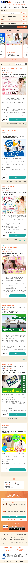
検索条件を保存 (22, 26)
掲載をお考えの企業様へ (18, 550)
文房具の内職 (5, 425)
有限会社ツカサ (4, 427)
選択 (24, 16)
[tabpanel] (14, 45)
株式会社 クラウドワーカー (7, 249)
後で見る (5, 119)
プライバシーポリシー (9, 549)
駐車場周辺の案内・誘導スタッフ (10, 305)
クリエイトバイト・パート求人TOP (6, 4)
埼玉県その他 (18, 4)
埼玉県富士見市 (23, 4)
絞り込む (23, 13)
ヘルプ (16, 549)
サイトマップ (21, 547)
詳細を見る (17, 119)
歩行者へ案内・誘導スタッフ (9, 364)
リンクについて (13, 547)
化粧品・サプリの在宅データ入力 (10, 186)
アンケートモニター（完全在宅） (10, 247)
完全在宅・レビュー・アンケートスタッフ (12, 68)
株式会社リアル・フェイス (6, 188)
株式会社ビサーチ (5, 70)
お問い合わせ (8, 550)
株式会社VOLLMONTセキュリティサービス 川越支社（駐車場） (13, 307)
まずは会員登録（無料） (14, 516)
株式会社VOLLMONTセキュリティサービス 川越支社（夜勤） (13, 366)
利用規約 (6, 547)
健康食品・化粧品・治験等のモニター (11, 130)
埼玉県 (14, 4)
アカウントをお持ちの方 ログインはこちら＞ (14, 519)
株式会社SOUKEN (5, 132)
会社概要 (22, 549)
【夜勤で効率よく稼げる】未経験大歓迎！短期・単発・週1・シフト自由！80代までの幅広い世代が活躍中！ (13, 372)
